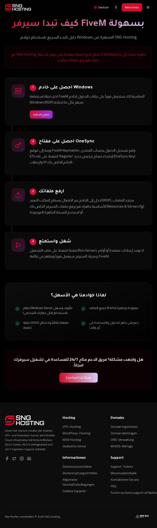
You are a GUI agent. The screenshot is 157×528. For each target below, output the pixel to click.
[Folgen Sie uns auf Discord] (29, 458)
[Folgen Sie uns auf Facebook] (7, 458)
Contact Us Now (78, 378)
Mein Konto (132, 7)
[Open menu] (148, 7)
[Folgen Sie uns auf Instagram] (22, 458)
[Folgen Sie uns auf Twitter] (14, 458)
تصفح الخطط (41, 114)
